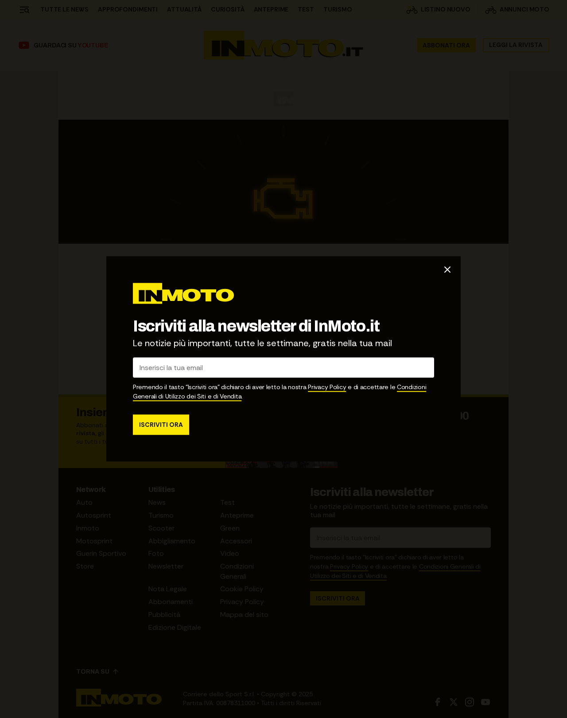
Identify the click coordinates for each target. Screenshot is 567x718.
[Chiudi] (447, 269)
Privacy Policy (327, 387)
